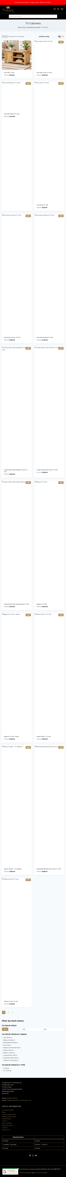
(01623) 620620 (12, 1098)
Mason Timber (8, 1053)
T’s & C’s (4, 1121)
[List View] (62, 36)
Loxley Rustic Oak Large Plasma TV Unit (16, 604)
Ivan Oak (6, 1045)
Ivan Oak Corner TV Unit (44, 72)
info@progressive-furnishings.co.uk (18, 1100)
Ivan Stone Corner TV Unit (12, 337)
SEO (30, 1172)
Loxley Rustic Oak (9, 1055)
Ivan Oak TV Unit (9, 72)
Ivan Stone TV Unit (42, 205)
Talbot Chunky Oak (10, 1060)
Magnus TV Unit (42, 604)
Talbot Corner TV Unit (11, 1001)
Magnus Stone (8, 1040)
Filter (5, 1029)
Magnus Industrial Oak (11, 1047)
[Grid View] (59, 36)
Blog (3, 1112)
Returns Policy (7, 1123)
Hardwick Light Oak (10, 1058)
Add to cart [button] (8, 121)
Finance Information (9, 1114)
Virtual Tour (6, 1129)
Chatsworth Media (40, 1172)
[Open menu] (62, 9)
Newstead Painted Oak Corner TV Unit (49, 869)
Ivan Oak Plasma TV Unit (11, 114)
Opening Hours (7, 1125)
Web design (23, 1172)
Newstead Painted (9, 1042)
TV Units (6, 1070)
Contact (4, 1127)
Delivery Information (9, 1116)
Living (5, 1068)
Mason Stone (7, 1050)
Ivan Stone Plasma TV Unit (45, 337)
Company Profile (8, 1110)
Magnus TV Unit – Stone (11, 736)
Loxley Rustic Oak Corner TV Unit (47, 470)
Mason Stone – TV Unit (44, 736)
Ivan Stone (7, 1037)
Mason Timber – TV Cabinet (12, 869)
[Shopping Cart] (58, 9)
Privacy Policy (6, 1119)
